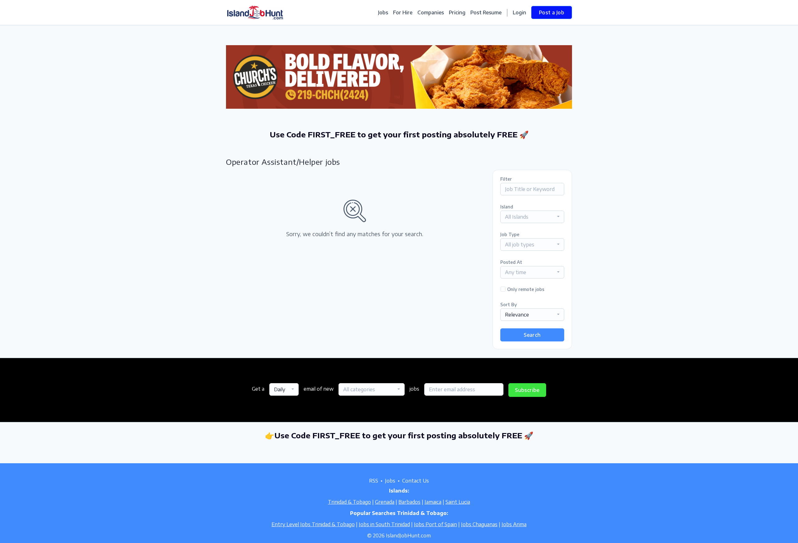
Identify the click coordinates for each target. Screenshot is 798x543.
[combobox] (532, 217)
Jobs (383, 12)
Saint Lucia (457, 502)
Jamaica (433, 502)
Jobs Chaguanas (479, 524)
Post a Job (551, 12)
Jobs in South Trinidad (384, 524)
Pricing (457, 12)
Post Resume (486, 12)
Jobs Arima (514, 524)
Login (519, 12)
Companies (430, 12)
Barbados (409, 502)
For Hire (402, 12)
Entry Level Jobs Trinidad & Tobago (313, 524)
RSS (373, 481)
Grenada (384, 502)
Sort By (508, 304)
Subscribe (527, 390)
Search (532, 335)
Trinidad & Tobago (349, 502)
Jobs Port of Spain (435, 524)
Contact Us (415, 481)
